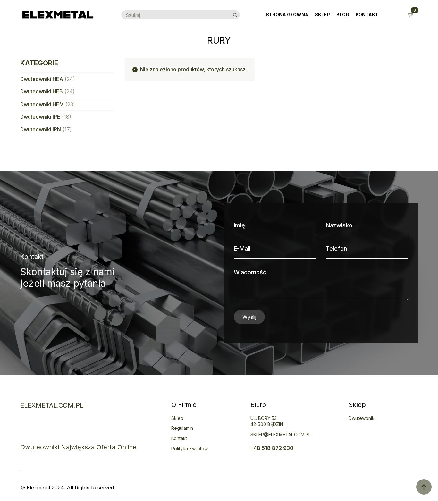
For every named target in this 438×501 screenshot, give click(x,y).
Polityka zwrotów (189, 448)
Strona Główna (287, 14)
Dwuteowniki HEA (41, 79)
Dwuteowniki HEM (42, 104)
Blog (342, 14)
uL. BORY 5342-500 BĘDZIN (266, 421)
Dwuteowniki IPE (40, 117)
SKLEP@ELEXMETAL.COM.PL (280, 434)
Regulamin (182, 428)
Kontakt (367, 14)
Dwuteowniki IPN (40, 129)
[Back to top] (424, 487)
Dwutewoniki (362, 418)
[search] (235, 15)
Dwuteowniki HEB (41, 91)
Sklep (322, 14)
